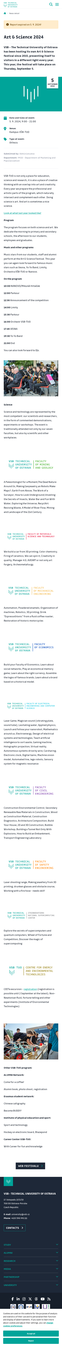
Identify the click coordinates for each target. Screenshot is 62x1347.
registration (30, 989)
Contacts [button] (12, 1227)
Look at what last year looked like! (22, 212)
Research (9, 1260)
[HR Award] (37, 1307)
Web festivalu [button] (28, 1165)
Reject (31, 1341)
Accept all (31, 1333)
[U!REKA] (46, 1307)
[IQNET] (21, 1307)
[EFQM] (29, 1307)
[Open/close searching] (51, 5)
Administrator (27, 153)
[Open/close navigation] (57, 4)
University (10, 1285)
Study (7, 1244)
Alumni (8, 1252)
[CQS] (13, 1307)
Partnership (11, 1276)
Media (7, 1268)
